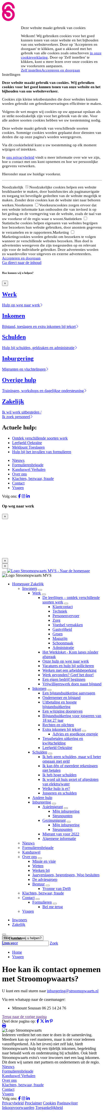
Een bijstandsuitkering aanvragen (68, 693)
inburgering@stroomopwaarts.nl (72, 991)
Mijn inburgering (66, 811)
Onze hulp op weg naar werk (65, 661)
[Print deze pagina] (4, 1026)
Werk (36, 593)
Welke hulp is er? (56, 788)
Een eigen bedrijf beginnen (63, 679)
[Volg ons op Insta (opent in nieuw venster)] (23, 496)
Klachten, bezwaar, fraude (33, 478)
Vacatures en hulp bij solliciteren (68, 666)
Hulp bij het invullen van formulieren (41, 452)
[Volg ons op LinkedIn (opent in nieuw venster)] (28, 496)
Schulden (39, 752)
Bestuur (38, 884)
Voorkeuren (24, 205)
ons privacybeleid (20, 157)
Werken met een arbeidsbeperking (69, 670)
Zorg (56, 620)
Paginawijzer (67, 1103)
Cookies (49, 1103)
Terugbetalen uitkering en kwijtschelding (62, 740)
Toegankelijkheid (49, 1107)
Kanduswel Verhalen (28, 469)
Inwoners (29, 588)
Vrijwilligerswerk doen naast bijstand (71, 684)
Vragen (18, 488)
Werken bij (41, 870)
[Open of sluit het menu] (4, 572)
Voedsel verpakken (68, 625)
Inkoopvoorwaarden (18, 1107)
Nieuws (18, 460)
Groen (58, 634)
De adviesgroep (44, 879)
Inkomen (39, 688)
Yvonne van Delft (56, 888)
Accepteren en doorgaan (60, 70)
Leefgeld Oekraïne (27, 443)
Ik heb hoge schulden (59, 775)
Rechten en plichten (58, 725)
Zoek (54, 943)
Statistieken (73, 219)
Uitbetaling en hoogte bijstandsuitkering (59, 704)
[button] (12, 938)
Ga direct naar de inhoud (21, 262)
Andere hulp (42, 797)
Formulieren (42, 902)
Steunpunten (62, 816)
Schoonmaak (63, 643)
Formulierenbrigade (27, 465)
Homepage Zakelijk (28, 584)
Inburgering (41, 802)
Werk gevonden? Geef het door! (68, 675)
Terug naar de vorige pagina (24, 1016)
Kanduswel (31, 852)
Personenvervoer (66, 616)
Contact (18, 483)
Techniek (60, 611)
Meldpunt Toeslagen (28, 447)
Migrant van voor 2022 (60, 834)
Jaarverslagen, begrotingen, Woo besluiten (65, 875)
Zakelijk (18, 924)
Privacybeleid (13, 1103)
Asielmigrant (52, 807)
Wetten (37, 866)
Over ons (19, 474)
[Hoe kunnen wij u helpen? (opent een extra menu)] (4, 934)
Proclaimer (33, 1103)
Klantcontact (63, 607)
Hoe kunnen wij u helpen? (22, 938)
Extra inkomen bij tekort (61, 729)
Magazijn (60, 638)
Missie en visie (44, 861)
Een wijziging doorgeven (62, 711)
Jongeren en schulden (59, 793)
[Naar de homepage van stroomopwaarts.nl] (48, 571)
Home (17, 952)
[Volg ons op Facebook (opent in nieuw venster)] (19, 496)
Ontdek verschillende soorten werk (40, 438)
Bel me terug (52, 907)
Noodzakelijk (13, 187)
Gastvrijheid (62, 629)
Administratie (63, 647)
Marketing (61, 232)
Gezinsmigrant (54, 820)
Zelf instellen (31, 70)
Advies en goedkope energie (75, 734)
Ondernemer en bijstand (61, 697)
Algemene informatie (59, 838)
